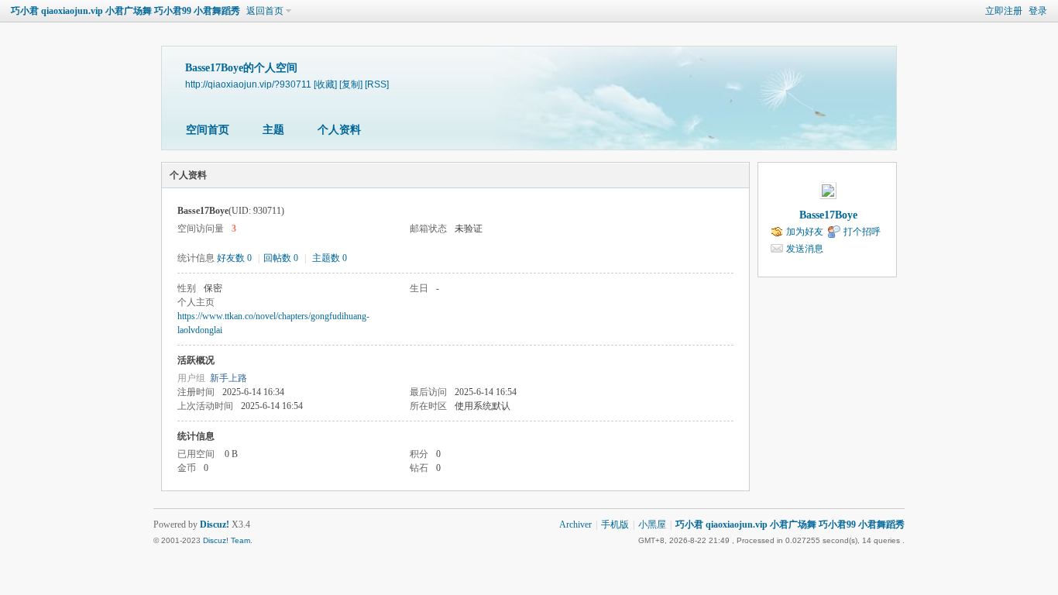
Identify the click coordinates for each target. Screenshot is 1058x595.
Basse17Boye (828, 215)
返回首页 (264, 10)
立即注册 (1003, 10)
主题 (273, 130)
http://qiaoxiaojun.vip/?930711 (248, 84)
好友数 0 (234, 258)
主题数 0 (329, 258)
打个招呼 (862, 231)
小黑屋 (652, 524)
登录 (1038, 10)
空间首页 (207, 130)
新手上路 (228, 378)
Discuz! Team (226, 540)
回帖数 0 (280, 258)
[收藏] (325, 84)
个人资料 (339, 130)
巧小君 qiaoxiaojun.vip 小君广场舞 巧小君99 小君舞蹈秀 (125, 10)
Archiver (575, 524)
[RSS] (377, 84)
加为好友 (804, 231)
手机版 (615, 524)
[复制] (350, 84)
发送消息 (804, 248)
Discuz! (214, 524)
